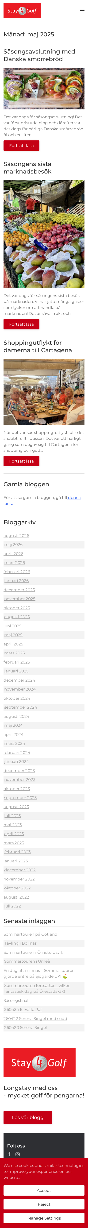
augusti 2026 (16, 535)
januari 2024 (16, 761)
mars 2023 (14, 843)
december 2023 (19, 770)
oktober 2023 (17, 788)
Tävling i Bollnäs (20, 943)
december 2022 (20, 870)
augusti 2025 (17, 616)
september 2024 (20, 707)
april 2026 (13, 553)
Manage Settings (44, 1218)
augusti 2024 (16, 716)
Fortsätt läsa (21, 145)
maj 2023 (13, 825)
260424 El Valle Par (23, 1009)
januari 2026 (16, 580)
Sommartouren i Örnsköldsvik (33, 952)
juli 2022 (12, 906)
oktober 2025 (17, 608)
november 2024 (20, 689)
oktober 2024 (17, 698)
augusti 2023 (16, 806)
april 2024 (13, 734)
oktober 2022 (17, 888)
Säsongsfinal (16, 1000)
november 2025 (19, 598)
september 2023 (20, 797)
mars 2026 (14, 562)
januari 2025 (16, 671)
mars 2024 (14, 743)
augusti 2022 (16, 897)
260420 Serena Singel (25, 1027)
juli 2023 (12, 815)
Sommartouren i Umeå (27, 961)
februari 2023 (17, 852)
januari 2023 (16, 861)
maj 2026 (13, 544)
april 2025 (13, 644)
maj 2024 (13, 725)
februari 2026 (17, 571)
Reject (44, 1204)
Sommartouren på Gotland (30, 934)
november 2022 (19, 879)
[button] (82, 10)
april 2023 (14, 833)
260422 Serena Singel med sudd (35, 1018)
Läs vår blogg (28, 1117)
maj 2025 (13, 635)
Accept (44, 1190)
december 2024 (19, 680)
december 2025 (19, 589)
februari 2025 (17, 662)
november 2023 (19, 779)
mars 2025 (14, 653)
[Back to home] (22, 10)
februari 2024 (17, 752)
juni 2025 (13, 626)
